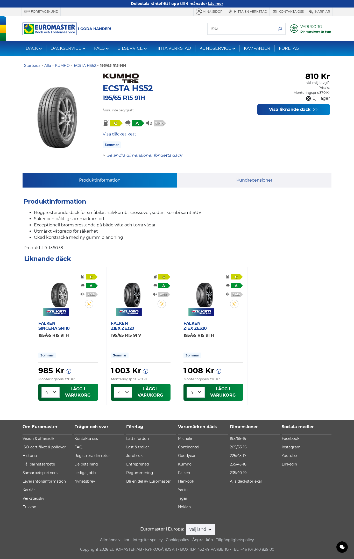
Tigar (182, 498)
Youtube (289, 455)
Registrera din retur (92, 455)
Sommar (112, 145)
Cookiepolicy (177, 540)
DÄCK (32, 48)
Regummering (139, 472)
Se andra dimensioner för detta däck (144, 155)
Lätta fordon (137, 438)
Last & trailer (137, 447)
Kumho (185, 464)
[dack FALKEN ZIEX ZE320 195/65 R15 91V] (132, 292)
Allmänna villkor (115, 540)
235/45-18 (238, 464)
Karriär (322, 11)
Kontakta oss (291, 11)
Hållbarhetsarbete (39, 464)
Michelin (185, 438)
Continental (188, 447)
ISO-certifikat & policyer (44, 447)
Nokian (184, 507)
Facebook (290, 438)
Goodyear (187, 455)
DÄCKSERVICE (66, 48)
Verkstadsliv (33, 498)
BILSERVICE (130, 48)
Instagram (291, 447)
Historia (30, 455)
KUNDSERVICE (215, 48)
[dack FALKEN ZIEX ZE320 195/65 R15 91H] (204, 292)
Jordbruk (134, 455)
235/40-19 (238, 472)
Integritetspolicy (148, 540)
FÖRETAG (289, 48)
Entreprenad (137, 464)
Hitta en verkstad (250, 11)
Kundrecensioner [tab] (254, 180)
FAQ (78, 447)
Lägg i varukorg (77, 392)
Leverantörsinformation (44, 481)
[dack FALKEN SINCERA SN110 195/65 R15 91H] (59, 292)
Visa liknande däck (290, 109)
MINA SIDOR (212, 11)
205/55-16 (238, 447)
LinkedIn (289, 464)
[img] (89, 304)
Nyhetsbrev (84, 481)
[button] (89, 304)
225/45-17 (238, 455)
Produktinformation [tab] (100, 180)
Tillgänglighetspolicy (235, 540)
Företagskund (44, 11)
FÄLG (99, 48)
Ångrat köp (202, 540)
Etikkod (29, 507)
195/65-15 (238, 438)
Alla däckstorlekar (246, 481)
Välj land (198, 529)
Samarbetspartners (40, 472)
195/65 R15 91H (124, 98)
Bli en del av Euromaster (148, 481)
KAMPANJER (257, 48)
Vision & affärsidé (38, 438)
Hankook (186, 481)
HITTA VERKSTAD (173, 48)
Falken (184, 472)
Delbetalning (86, 464)
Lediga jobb (85, 472)
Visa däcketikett (119, 134)
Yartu (183, 490)
